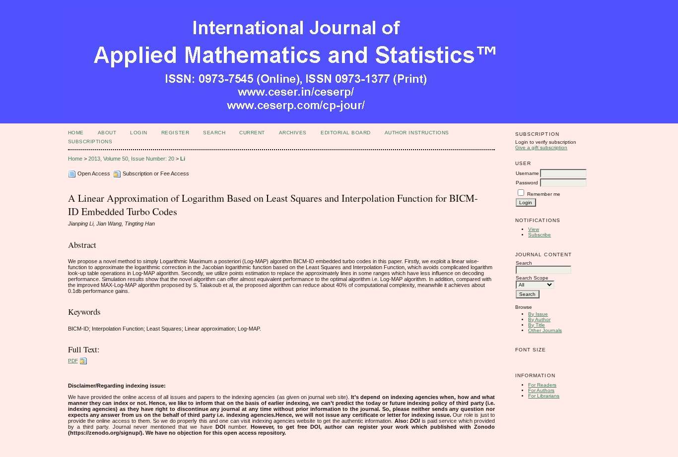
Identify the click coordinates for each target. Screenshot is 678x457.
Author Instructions (417, 132)
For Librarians (543, 396)
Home (76, 132)
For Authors (541, 390)
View (533, 229)
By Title (536, 325)
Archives (293, 132)
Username (527, 173)
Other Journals (545, 330)
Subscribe (539, 234)
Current (252, 132)
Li (182, 159)
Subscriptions (90, 141)
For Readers (542, 385)
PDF (73, 360)
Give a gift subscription (541, 147)
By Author (539, 319)
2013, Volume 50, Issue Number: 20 (131, 159)
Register (175, 132)
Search (214, 132)
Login (138, 132)
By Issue (538, 314)
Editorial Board (346, 132)
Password (527, 182)
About (107, 132)
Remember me (543, 194)
